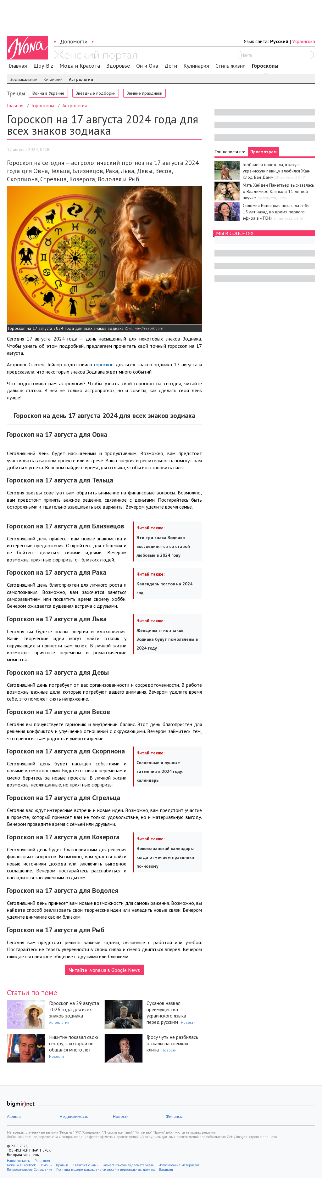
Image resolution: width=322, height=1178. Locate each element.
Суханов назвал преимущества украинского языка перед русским (166, 1012)
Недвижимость (74, 1116)
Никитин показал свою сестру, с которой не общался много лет (73, 1043)
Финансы (174, 1116)
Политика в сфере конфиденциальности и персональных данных (105, 1169)
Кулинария (196, 66)
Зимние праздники (144, 93)
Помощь (46, 1165)
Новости (188, 1022)
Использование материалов (178, 1165)
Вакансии (166, 1169)
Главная (17, 66)
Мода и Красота (79, 66)
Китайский (53, 79)
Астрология (81, 79)
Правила (62, 1165)
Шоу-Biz (43, 66)
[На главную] (95, 55)
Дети (170, 66)
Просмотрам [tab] (263, 152)
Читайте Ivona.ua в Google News (104, 970)
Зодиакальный (23, 79)
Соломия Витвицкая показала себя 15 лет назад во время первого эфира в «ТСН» (276, 212)
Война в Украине (48, 93)
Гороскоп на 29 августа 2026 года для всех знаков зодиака (74, 1009)
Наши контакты (19, 1160)
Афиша (14, 1116)
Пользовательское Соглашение (29, 1169)
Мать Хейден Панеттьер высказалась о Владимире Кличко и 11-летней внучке (278, 191)
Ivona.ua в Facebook (21, 1165)
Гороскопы (265, 66)
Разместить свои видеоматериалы (128, 1165)
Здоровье (118, 66)
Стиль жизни (230, 66)
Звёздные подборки (95, 93)
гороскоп (104, 364)
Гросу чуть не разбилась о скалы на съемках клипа (172, 1043)
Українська (303, 41)
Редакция (42, 1160)
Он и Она (147, 66)
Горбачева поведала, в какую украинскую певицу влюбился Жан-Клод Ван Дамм (277, 171)
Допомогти (73, 41)
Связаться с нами (85, 1165)
